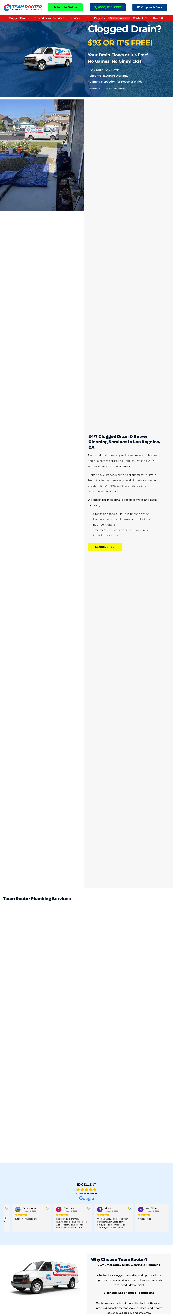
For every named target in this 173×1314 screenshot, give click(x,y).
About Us (158, 18)
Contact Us (140, 18)
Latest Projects (95, 18)
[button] (6, 1218)
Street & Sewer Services (49, 18)
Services (74, 18)
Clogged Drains (19, 18)
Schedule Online (65, 7)
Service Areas (118, 18)
